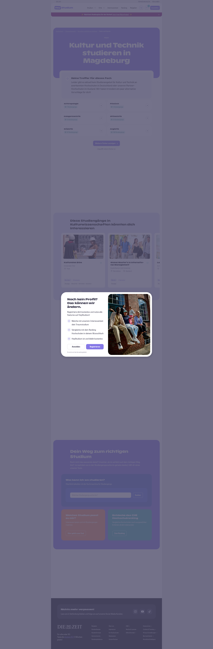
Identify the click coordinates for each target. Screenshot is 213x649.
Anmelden (76, 347)
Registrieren (95, 347)
